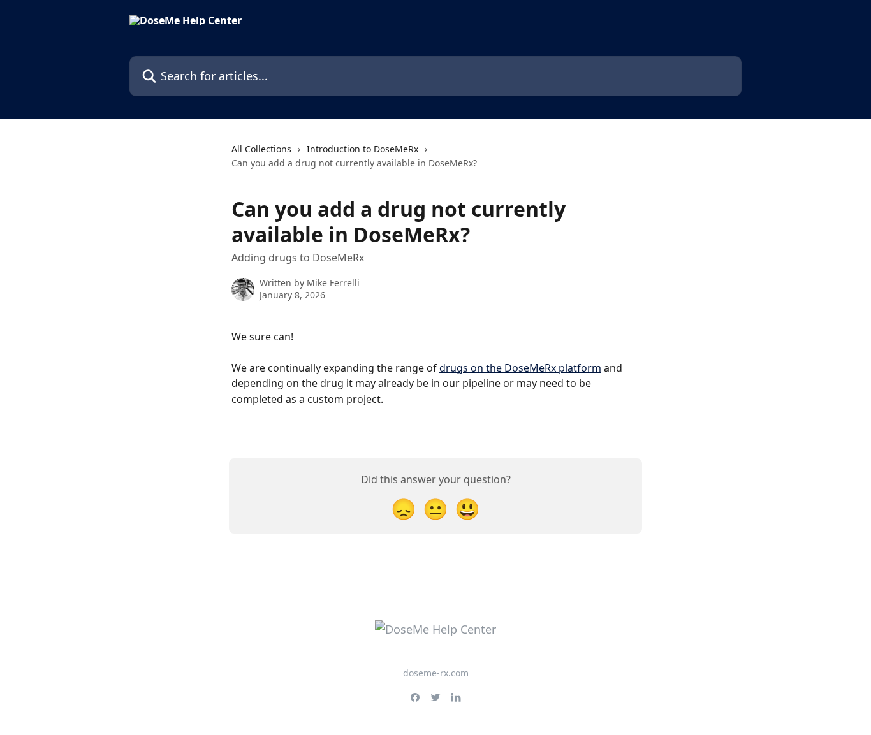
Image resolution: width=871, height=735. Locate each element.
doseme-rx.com (436, 673)
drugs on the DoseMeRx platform (520, 368)
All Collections (261, 149)
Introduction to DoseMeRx (362, 149)
